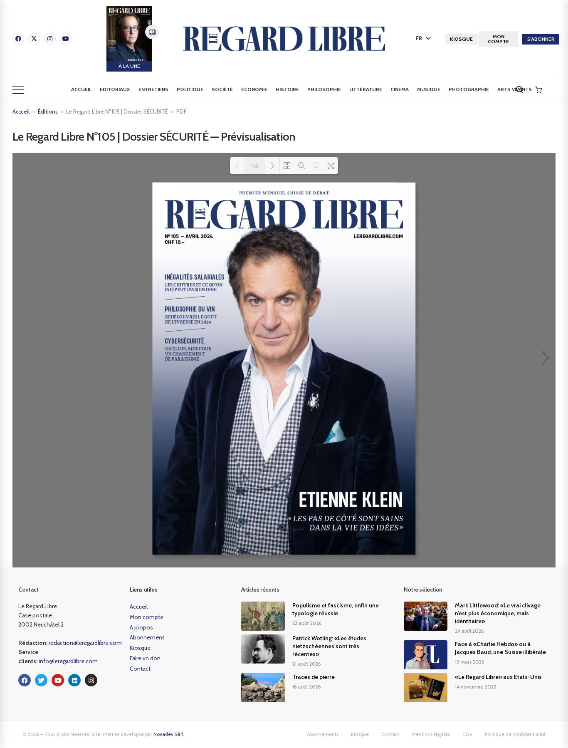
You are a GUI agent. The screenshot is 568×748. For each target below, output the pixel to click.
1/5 (255, 166)
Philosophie (324, 89)
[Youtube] (66, 39)
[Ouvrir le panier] (538, 90)
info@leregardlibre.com (68, 661)
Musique (428, 89)
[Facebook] (18, 39)
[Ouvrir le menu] (18, 90)
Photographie (469, 89)
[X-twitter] (34, 39)
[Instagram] (50, 39)
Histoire (287, 89)
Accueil (81, 89)
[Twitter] (41, 680)
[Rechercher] (519, 89)
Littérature (365, 89)
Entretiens (153, 89)
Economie (254, 89)
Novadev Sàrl (168, 734)
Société (222, 89)
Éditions (48, 111)
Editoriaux (115, 89)
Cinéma (399, 89)
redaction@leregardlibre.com (85, 642)
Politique (190, 89)
